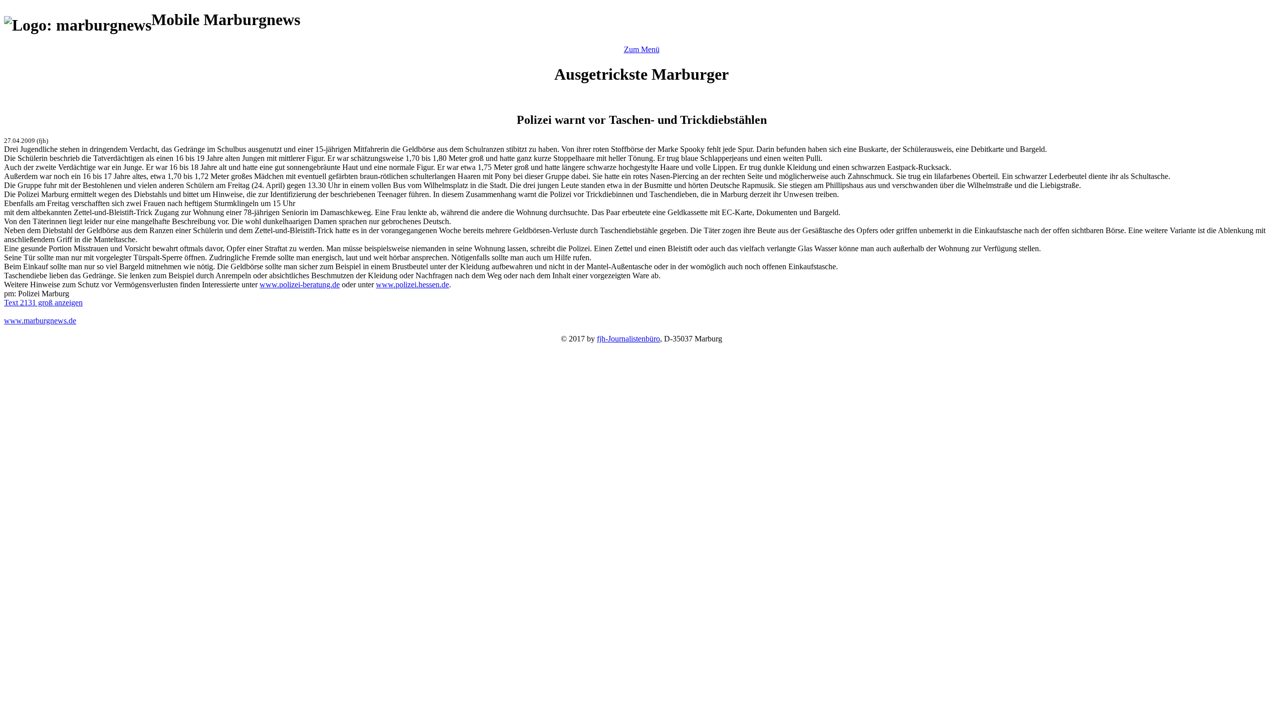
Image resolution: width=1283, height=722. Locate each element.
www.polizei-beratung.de (300, 284)
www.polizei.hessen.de (412, 284)
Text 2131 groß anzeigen (43, 302)
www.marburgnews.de (40, 320)
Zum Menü (642, 49)
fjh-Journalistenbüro (628, 338)
